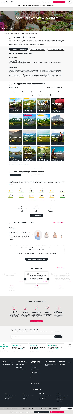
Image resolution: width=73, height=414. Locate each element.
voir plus (21, 348)
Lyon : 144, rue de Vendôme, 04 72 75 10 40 (50, 365)
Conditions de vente (9, 408)
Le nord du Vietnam (26, 174)
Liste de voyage (20, 408)
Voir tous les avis (60, 267)
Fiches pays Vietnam (19, 367)
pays (19, 33)
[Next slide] (48, 279)
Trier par (58, 87)
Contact (32, 365)
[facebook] (7, 28)
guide (16, 33)
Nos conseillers (33, 370)
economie (23, 33)
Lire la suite (11, 184)
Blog (31, 377)
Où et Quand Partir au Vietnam (21, 369)
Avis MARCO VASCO (34, 372)
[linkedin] (2, 28)
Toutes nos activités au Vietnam (7, 364)
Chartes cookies (38, 408)
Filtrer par (49, 87)
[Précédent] (33, 235)
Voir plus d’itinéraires (36, 168)
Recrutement (33, 375)
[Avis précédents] (10, 348)
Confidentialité (33, 408)
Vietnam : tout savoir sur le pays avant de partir (43, 5)
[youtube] (9, 28)
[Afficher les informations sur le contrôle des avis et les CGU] (8, 350)
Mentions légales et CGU (27, 408)
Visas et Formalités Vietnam (21, 370)
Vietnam (12, 33)
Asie (9, 33)
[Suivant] (64, 235)
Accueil (5, 33)
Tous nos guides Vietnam (24, 5)
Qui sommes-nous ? (34, 367)
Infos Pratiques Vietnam (20, 364)
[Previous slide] (25, 279)
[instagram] (4, 28)
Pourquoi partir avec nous (35, 369)
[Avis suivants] (65, 348)
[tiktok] (11, 28)
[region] (48, 235)
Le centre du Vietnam (15, 174)
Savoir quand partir (36, 215)
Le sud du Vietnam (37, 174)
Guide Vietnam (18, 365)
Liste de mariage (14, 408)
